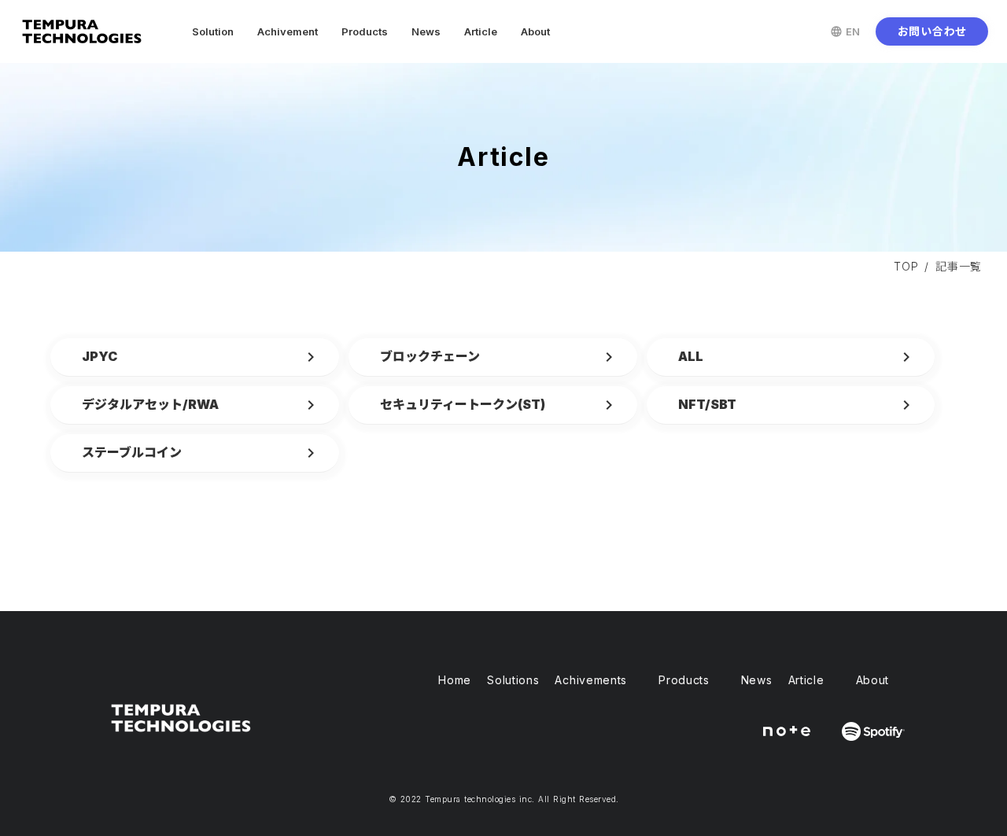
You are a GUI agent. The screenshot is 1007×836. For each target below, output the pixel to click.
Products (364, 31)
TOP (906, 266)
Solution (213, 31)
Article (480, 31)
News (426, 31)
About (535, 31)
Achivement (287, 31)
